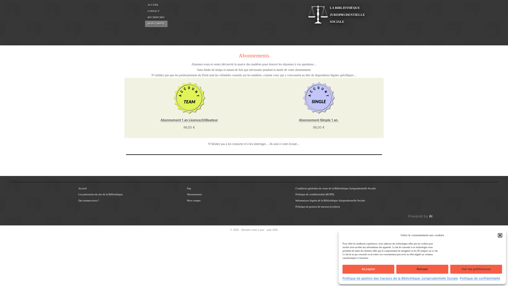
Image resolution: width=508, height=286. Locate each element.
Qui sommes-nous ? (88, 200)
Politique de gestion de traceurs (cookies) (317, 206)
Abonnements (194, 194)
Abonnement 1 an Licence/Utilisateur (189, 120)
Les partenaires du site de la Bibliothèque (100, 194)
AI (430, 216)
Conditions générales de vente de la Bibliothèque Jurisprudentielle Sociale (335, 188)
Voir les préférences (476, 269)
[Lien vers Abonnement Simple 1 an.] (319, 98)
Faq (189, 188)
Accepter (368, 269)
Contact (154, 11)
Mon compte (156, 23)
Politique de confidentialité (480, 278)
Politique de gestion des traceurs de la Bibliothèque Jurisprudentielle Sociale (400, 278)
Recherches (156, 17)
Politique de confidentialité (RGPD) (314, 194)
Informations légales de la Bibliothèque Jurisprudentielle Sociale (330, 200)
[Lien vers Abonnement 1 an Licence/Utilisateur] (189, 98)
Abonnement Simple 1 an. (319, 120)
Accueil (153, 5)
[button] (500, 235)
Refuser (422, 269)
